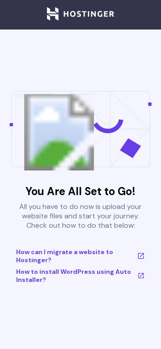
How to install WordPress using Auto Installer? (73, 276)
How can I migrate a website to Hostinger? (64, 256)
